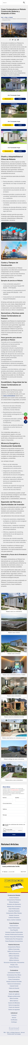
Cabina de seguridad (14, 1009)
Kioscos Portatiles (14, 991)
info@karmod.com (15, 789)
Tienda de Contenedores (14, 983)
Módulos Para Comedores (14, 906)
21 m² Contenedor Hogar (14, 147)
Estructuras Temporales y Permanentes (14, 962)
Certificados (14, 1019)
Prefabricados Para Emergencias (14, 939)
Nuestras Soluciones (14, 944)
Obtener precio (8, 98)
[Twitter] (12, 39)
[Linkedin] (15, 39)
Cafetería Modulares (14, 917)
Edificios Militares (14, 958)
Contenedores (14, 77)
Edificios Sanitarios (14, 960)
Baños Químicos (14, 1000)
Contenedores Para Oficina (14, 975)
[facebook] (5, 880)
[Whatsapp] (18, 39)
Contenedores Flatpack (14, 972)
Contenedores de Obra (14, 977)
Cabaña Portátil (14, 986)
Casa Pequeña (14, 930)
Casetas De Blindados (14, 1003)
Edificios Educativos (14, 953)
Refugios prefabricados (14, 996)
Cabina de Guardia (14, 988)
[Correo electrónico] (25, 421)
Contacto (14, 1015)
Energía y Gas (14, 964)
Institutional (14, 1013)
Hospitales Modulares (14, 911)
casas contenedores (9, 395)
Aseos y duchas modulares (14, 920)
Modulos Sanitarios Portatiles (14, 981)
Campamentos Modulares (14, 900)
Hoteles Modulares (14, 897)
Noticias (14, 1017)
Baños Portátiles (14, 998)
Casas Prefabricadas (14, 928)
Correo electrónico (7, 803)
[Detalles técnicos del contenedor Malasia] (14, 259)
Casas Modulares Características (14, 941)
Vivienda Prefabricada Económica (14, 934)
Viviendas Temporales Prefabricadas (14, 936)
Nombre (4, 797)
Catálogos (14, 1022)
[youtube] (18, 880)
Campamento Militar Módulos (14, 913)
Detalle (20, 98)
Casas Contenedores (14, 979)
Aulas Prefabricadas (14, 908)
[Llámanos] (25, 418)
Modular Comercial (14, 915)
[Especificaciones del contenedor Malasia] (14, 240)
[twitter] (9, 880)
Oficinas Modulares (14, 902)
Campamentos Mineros (14, 947)
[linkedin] (15, 880)
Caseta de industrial (14, 1007)
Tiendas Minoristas (14, 967)
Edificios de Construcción (14, 951)
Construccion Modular (14, 895)
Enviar (14, 834)
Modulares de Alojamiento (14, 904)
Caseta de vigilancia (14, 994)
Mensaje (5, 815)
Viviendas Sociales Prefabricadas (14, 932)
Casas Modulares (14, 923)
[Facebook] (10, 39)
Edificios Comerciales (14, 949)
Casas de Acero (14, 925)
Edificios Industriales (14, 955)
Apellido (17, 797)
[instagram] (12, 880)
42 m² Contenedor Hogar (14, 95)
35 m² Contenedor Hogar (14, 121)
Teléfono (5, 809)
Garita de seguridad (14, 1005)
